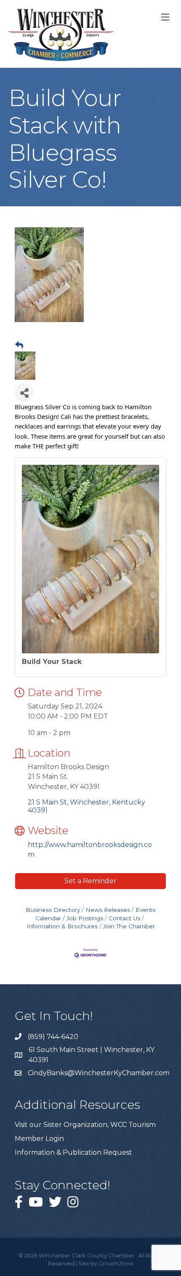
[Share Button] (24, 392)
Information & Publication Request (73, 1152)
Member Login (39, 1139)
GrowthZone (115, 1263)
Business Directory (53, 909)
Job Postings (85, 918)
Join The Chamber (129, 926)
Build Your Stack (52, 662)
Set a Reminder (90, 881)
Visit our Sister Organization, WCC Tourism (85, 1125)
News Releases (107, 909)
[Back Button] (19, 346)
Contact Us (124, 918)
